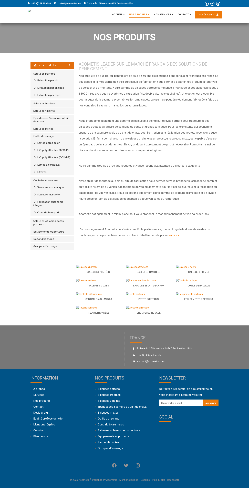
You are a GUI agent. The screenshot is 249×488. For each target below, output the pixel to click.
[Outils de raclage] (198, 280)
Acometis (111, 479)
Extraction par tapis (48, 95)
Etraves (42, 172)
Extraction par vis (47, 80)
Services (38, 394)
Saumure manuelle (48, 194)
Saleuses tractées (44, 103)
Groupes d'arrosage (45, 246)
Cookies (38, 430)
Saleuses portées (44, 73)
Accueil (117, 14)
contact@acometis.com (69, 3)
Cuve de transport (48, 212)
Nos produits (138, 14)
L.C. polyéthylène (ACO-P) (53, 150)
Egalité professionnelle (48, 418)
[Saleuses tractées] (148, 267)
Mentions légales (44, 424)
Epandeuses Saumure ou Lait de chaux (51, 120)
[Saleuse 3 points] (198, 267)
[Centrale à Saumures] (98, 294)
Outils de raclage (43, 136)
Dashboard (173, 479)
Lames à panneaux (48, 164)
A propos (39, 389)
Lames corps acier (48, 142)
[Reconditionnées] (98, 307)
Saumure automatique (50, 187)
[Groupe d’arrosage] (148, 307)
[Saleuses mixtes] (98, 280)
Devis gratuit (41, 412)
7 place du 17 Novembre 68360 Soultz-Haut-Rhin (110, 3)
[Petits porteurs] (148, 294)
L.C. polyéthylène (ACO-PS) (53, 157)
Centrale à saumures (45, 180)
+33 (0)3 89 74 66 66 (41, 3)
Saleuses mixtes (43, 128)
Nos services (163, 14)
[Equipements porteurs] (198, 294)
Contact (184, 14)
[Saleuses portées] (98, 267)
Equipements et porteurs (48, 231)
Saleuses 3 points (44, 110)
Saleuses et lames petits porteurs (48, 223)
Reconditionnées (43, 239)
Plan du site (40, 436)
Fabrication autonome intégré (48, 203)
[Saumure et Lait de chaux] (148, 280)
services (173, 235)
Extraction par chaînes (50, 87)
